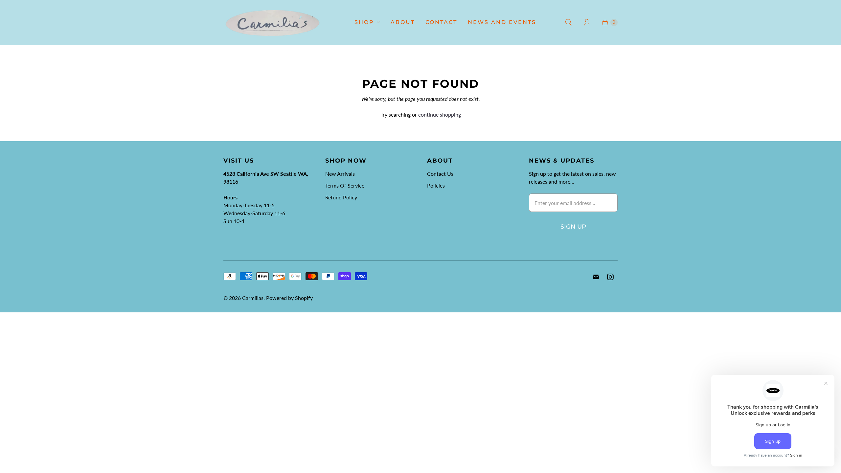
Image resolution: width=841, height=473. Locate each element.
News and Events (502, 22)
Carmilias (252, 298)
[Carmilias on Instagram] (610, 277)
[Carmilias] (272, 22)
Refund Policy (341, 197)
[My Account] (587, 22)
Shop (364, 22)
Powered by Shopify (289, 298)
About (403, 22)
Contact (441, 22)
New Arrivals (340, 173)
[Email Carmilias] (596, 277)
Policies (436, 185)
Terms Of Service (344, 185)
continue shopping (439, 114)
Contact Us (440, 173)
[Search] (568, 22)
